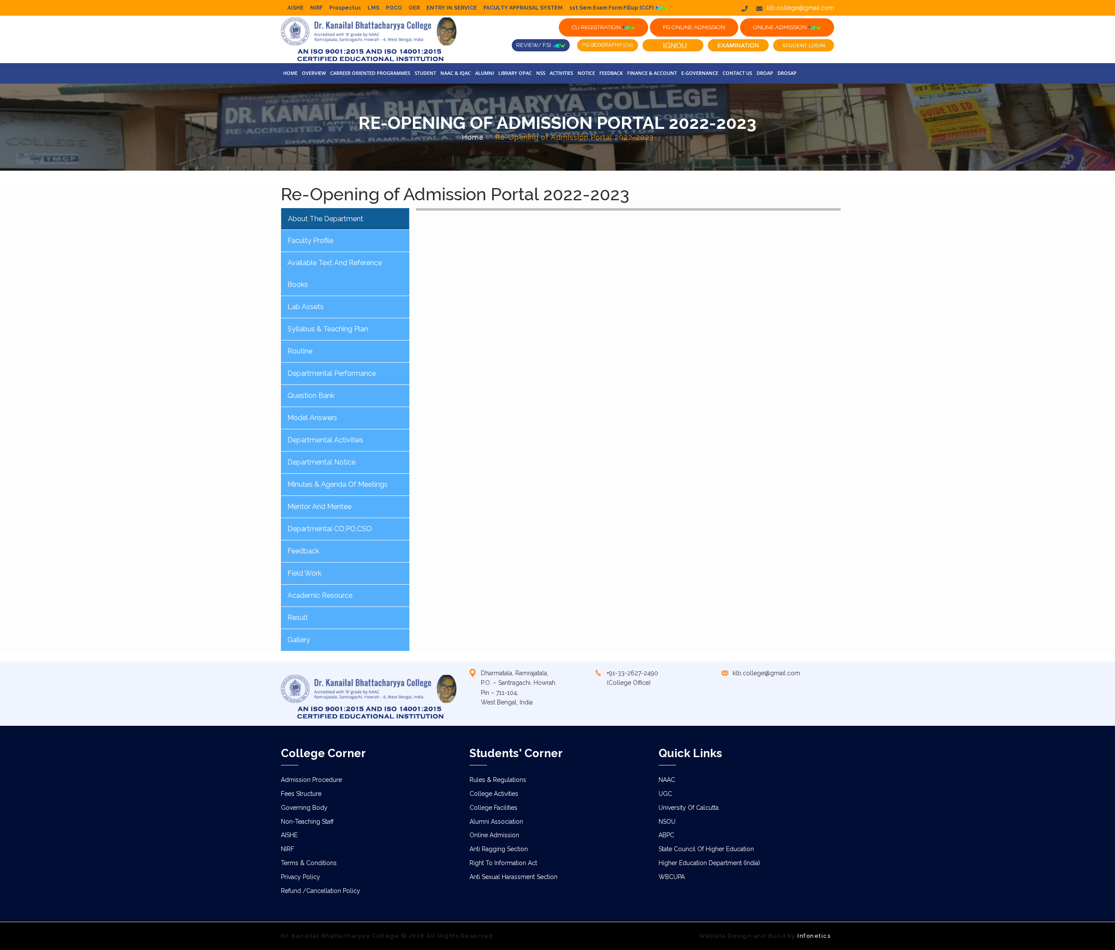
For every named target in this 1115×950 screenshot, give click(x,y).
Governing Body (304, 807)
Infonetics (814, 936)
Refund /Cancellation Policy (320, 890)
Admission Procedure (311, 779)
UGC (665, 793)
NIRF (316, 8)
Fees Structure (301, 793)
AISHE (295, 8)
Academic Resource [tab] (319, 595)
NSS (540, 73)
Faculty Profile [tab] (310, 240)
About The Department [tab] (325, 219)
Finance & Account (652, 73)
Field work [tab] (304, 573)
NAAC (667, 779)
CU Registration (597, 27)
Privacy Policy (300, 876)
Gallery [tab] (298, 640)
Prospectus (345, 8)
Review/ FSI (534, 45)
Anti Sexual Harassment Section (514, 876)
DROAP (765, 73)
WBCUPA (672, 876)
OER (414, 8)
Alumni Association (496, 821)
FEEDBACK (611, 73)
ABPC (666, 835)
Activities (561, 73)
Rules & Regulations (498, 779)
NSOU (667, 821)
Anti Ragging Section (499, 849)
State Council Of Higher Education (706, 849)
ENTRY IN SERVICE (451, 8)
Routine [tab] (299, 351)
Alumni (484, 73)
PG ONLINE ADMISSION (694, 27)
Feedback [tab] (303, 551)
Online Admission (494, 835)
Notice (586, 73)
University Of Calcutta (689, 807)
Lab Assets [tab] (305, 307)
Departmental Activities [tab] (325, 440)
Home (290, 73)
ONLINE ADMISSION (780, 27)
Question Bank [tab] (310, 395)
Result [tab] (297, 617)
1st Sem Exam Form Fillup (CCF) (612, 8)
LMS (373, 8)
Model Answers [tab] (312, 418)
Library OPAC (515, 73)
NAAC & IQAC (455, 73)
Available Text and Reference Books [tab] (334, 274)
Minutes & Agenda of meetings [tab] (337, 484)
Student (425, 73)
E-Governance (699, 73)
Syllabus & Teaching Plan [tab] (327, 329)
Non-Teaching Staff (307, 821)
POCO (394, 8)
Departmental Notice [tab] (321, 462)
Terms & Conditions (309, 862)
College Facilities (493, 807)
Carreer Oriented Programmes (370, 73)
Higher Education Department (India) (709, 862)
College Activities (494, 793)
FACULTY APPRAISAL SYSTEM (523, 8)
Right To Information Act (503, 862)
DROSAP (787, 73)
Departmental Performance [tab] (331, 373)
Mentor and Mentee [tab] (319, 506)
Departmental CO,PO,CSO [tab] (329, 529)
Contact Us (737, 73)
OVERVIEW (314, 73)
